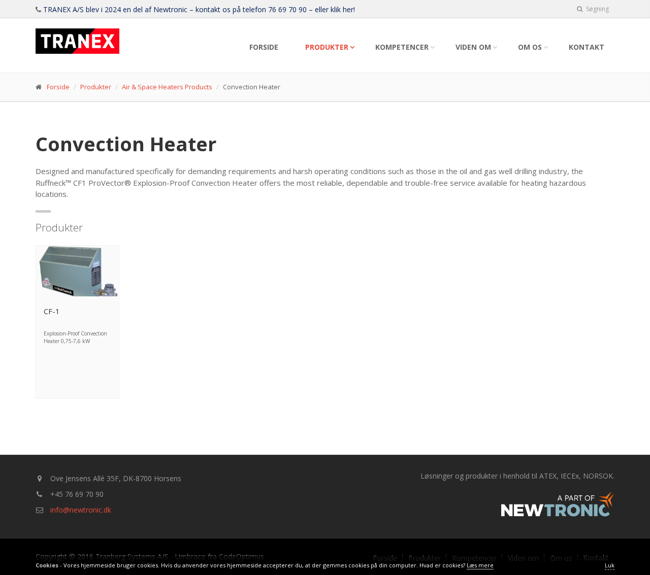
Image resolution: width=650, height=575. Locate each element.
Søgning (596, 9)
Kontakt (586, 47)
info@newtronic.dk (80, 510)
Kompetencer (402, 47)
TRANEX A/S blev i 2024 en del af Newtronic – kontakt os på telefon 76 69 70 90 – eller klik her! (199, 9)
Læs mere (480, 565)
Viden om (473, 47)
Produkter (326, 47)
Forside (263, 47)
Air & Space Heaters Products (167, 86)
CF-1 (52, 311)
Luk (609, 565)
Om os (530, 47)
